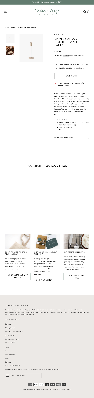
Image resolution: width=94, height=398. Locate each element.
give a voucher (44, 280)
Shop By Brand (10, 354)
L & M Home (60, 35)
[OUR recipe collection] (76, 241)
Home (7, 27)
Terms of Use (9, 335)
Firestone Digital (65, 389)
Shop (6, 351)
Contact (8, 324)
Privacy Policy (10, 328)
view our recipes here (76, 276)
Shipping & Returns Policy (14, 331)
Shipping (66, 55)
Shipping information (63, 138)
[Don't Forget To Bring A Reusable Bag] (17, 241)
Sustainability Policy (12, 339)
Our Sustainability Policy (18, 276)
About (7, 358)
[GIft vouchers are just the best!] (47, 241)
